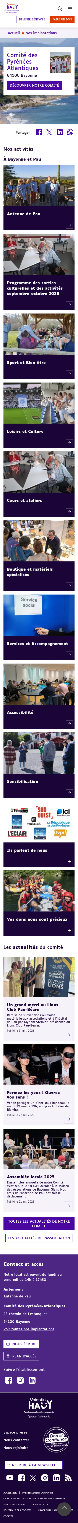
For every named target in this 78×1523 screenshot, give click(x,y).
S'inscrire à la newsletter (33, 1465)
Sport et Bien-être (26, 362)
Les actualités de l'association (39, 1238)
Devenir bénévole (32, 19)
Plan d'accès (24, 1356)
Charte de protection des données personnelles (34, 1498)
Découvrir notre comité (34, 85)
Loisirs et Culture (25, 431)
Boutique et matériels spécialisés (30, 572)
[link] (8, 1380)
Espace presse (15, 1432)
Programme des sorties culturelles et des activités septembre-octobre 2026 (35, 288)
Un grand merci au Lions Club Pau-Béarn (32, 1007)
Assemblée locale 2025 (31, 1176)
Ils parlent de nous (27, 850)
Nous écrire (24, 1344)
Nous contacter (16, 1440)
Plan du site (40, 1504)
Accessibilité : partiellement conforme (28, 1492)
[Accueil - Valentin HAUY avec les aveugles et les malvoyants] (39, 1408)
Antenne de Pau (23, 213)
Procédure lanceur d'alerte (55, 1510)
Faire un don (62, 19)
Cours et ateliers (24, 500)
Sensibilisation (22, 781)
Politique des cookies (17, 1510)
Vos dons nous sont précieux (37, 919)
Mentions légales (14, 1504)
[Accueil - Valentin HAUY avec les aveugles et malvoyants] (11, 8)
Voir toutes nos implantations (28, 1329)
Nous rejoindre (16, 1448)
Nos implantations (41, 33)
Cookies (8, 1516)
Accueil (14, 33)
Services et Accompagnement (37, 643)
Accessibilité (20, 712)
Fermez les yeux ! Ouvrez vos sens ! (33, 1094)
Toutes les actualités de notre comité (39, 1223)
